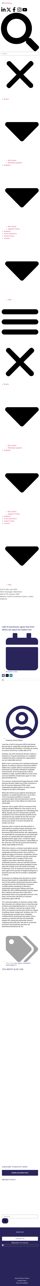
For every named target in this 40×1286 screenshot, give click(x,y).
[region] (20, 614)
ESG (15, 963)
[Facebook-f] (14, 9)
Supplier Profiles (14, 229)
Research (26, 963)
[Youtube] (24, 9)
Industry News (9, 236)
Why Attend (12, 160)
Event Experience (10, 234)
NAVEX (20, 963)
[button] (20, 32)
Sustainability (11, 965)
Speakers (7, 231)
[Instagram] (19, 9)
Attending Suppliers (15, 163)
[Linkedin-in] (3, 9)
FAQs (9, 300)
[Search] (5, 1220)
